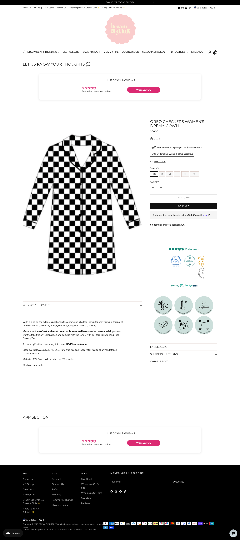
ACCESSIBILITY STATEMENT (70, 529)
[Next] (153, 2)
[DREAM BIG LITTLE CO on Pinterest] (186, 8)
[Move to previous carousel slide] (208, 400)
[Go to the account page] (210, 52)
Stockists (86, 498)
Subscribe (178, 482)
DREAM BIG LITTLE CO (49, 524)
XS (154, 174)
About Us (28, 479)
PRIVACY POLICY (30, 529)
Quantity (154, 181)
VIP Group (28, 484)
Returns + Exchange (62, 499)
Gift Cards (28, 489)
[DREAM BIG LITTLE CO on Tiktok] (189, 8)
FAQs (55, 489)
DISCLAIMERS (90, 529)
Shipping (155, 224)
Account (56, 479)
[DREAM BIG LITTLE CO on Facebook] (179, 8)
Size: (154, 168)
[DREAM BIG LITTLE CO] (120, 28)
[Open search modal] (24, 52)
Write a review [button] (143, 89)
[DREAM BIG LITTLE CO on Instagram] (182, 8)
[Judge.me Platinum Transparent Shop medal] (189, 261)
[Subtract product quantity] (152, 187)
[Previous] (87, 2)
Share (157, 139)
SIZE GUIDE (160, 161)
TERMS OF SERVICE (48, 529)
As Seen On (29, 494)
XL (185, 174)
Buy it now (184, 206)
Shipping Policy (60, 505)
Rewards (56, 494)
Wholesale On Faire (91, 493)
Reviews (85, 503)
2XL (195, 174)
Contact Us (58, 484)
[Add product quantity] (161, 187)
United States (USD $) (206, 8)
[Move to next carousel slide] (214, 400)
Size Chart (86, 479)
